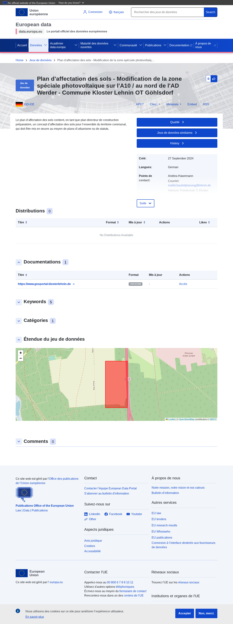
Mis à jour (135, 222)
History (174, 143)
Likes (203, 222)
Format (111, 222)
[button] (71, 2)
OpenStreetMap (187, 419)
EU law (156, 513)
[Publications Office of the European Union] (48, 493)
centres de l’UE (134, 595)
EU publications (162, 537)
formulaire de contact (132, 591)
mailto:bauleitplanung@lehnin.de (189, 185)
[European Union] (48, 573)
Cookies (89, 545)
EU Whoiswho (161, 531)
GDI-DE (29, 104)
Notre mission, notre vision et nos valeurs (178, 487)
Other (92, 519)
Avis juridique (93, 540)
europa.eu (56, 582)
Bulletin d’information (165, 492)
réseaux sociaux (188, 582)
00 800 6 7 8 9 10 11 (120, 582)
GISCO (213, 419)
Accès (183, 283)
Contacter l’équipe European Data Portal (110, 488)
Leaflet (171, 419)
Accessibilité (92, 551)
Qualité (174, 122)
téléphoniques (125, 586)
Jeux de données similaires (174, 132)
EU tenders (159, 519)
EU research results (164, 525)
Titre (21, 222)
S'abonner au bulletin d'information (106, 493)
